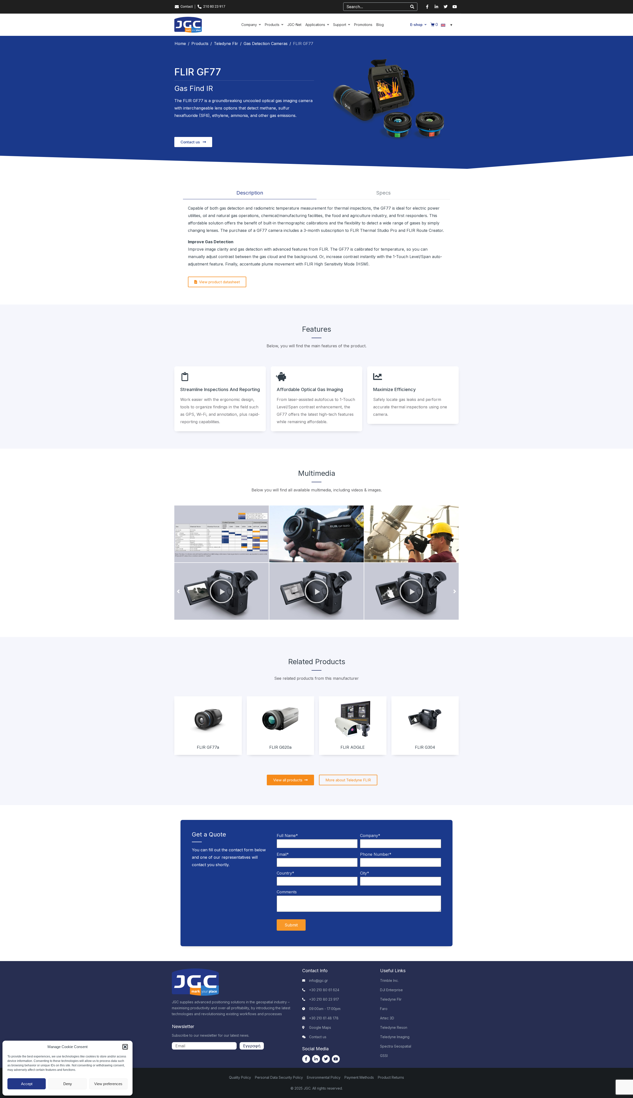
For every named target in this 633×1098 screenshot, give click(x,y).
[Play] (221, 591)
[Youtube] (455, 7)
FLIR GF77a (208, 747)
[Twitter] (446, 7)
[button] (125, 1046)
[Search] (412, 7)
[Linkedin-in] (436, 7)
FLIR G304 (425, 747)
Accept (26, 1084)
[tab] (249, 193)
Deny (67, 1084)
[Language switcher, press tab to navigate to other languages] (447, 25)
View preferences (108, 1084)
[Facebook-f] (427, 7)
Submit (291, 924)
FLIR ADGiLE (352, 747)
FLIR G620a (280, 747)
